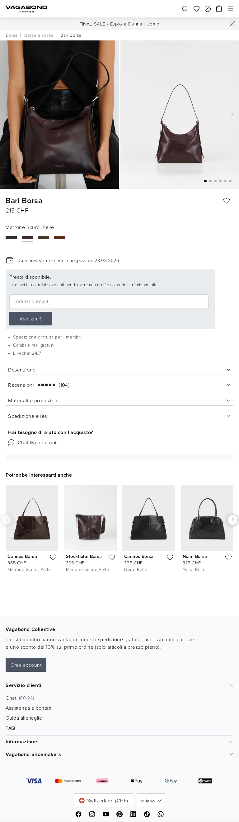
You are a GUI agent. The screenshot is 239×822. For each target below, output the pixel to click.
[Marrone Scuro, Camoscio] (43, 237)
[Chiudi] (232, 23)
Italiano (147, 800)
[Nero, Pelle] (11, 237)
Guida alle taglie (24, 717)
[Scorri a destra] (232, 520)
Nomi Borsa (195, 556)
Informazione (21, 741)
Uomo (153, 24)
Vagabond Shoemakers (33, 754)
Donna (135, 24)
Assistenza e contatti (29, 707)
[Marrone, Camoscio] (59, 237)
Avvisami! (30, 318)
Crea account (26, 664)
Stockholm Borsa (84, 556)
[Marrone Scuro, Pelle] (27, 237)
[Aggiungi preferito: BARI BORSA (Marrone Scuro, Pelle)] (226, 201)
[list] (119, 530)
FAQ (10, 727)
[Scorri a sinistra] (6, 520)
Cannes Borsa (22, 556)
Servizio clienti (23, 685)
